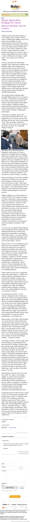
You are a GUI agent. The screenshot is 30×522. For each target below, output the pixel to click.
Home (11, 506)
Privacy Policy (15, 507)
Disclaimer (22, 506)
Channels (6, 15)
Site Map (26, 507)
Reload (22, 488)
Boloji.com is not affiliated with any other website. (15, 11)
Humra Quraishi (7, 31)
